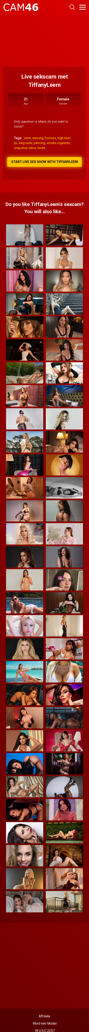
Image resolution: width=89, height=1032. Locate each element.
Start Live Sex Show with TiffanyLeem (44, 162)
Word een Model (45, 1023)
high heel (64, 138)
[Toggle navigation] (82, 7)
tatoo (32, 148)
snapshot (20, 148)
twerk (41, 148)
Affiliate (44, 1016)
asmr (27, 138)
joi (15, 143)
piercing (39, 143)
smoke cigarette (58, 143)
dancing (37, 138)
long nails (25, 143)
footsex (50, 138)
